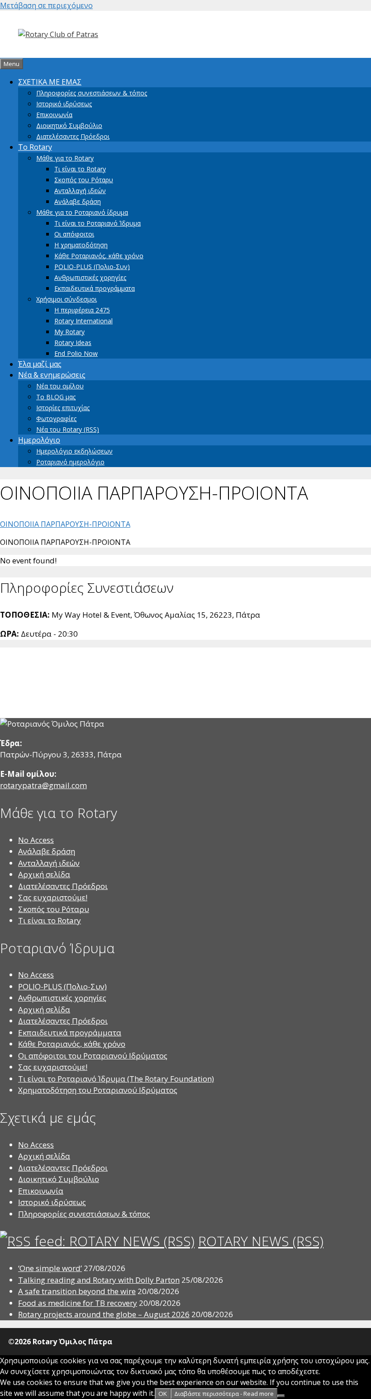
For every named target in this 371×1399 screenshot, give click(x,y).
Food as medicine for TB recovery (77, 1303)
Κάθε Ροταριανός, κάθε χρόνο (98, 255)
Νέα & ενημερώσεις (52, 375)
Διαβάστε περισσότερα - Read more (224, 1394)
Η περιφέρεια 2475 (82, 310)
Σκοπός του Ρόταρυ (83, 179)
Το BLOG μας (56, 396)
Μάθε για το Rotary (65, 158)
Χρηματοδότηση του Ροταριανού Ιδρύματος (97, 1090)
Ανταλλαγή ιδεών (80, 190)
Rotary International (83, 321)
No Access (36, 840)
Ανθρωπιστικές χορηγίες (90, 277)
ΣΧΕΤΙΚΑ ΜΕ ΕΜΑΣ (49, 82)
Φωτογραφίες (56, 418)
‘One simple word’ (50, 1268)
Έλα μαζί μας (40, 364)
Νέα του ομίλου (60, 386)
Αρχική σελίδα (44, 874)
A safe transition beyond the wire (77, 1291)
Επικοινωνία (54, 114)
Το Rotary (35, 147)
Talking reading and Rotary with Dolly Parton (99, 1280)
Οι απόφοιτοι (74, 234)
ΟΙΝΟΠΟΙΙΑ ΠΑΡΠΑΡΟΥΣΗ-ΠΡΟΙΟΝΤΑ (65, 524)
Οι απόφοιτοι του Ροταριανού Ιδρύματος (92, 1055)
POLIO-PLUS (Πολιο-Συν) (92, 266)
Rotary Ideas (72, 342)
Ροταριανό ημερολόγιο (70, 462)
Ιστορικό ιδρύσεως (64, 103)
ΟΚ (162, 1394)
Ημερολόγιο (39, 440)
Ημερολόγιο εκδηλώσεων (74, 451)
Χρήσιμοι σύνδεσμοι (66, 299)
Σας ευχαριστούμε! (52, 897)
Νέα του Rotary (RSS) (67, 429)
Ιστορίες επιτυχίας (63, 407)
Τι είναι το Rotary (80, 169)
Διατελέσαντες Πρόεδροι (72, 136)
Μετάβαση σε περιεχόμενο (46, 5)
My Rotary (69, 331)
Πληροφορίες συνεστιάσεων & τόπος (91, 93)
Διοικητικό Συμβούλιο (69, 125)
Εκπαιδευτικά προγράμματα (94, 288)
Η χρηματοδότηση (81, 245)
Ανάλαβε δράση (77, 201)
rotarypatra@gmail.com (43, 785)
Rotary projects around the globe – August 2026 (104, 1314)
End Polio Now (76, 353)
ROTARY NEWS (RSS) (260, 1241)
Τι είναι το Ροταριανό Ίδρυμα (97, 223)
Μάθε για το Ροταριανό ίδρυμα (82, 212)
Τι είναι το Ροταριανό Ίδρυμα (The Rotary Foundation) (116, 1078)
